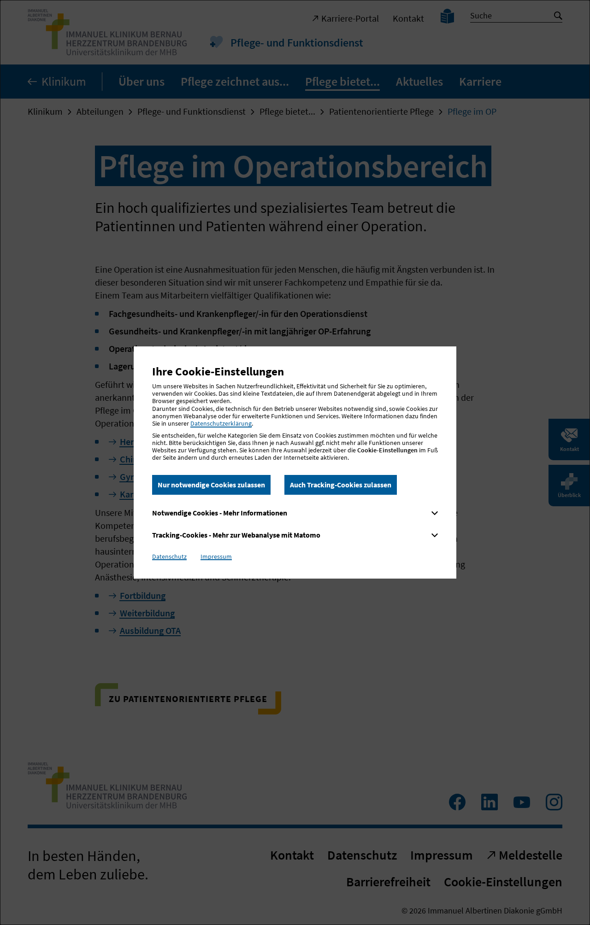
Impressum (216, 556)
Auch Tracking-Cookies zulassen (340, 484)
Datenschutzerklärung (221, 423)
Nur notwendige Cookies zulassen (211, 484)
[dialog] (295, 462)
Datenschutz (169, 556)
